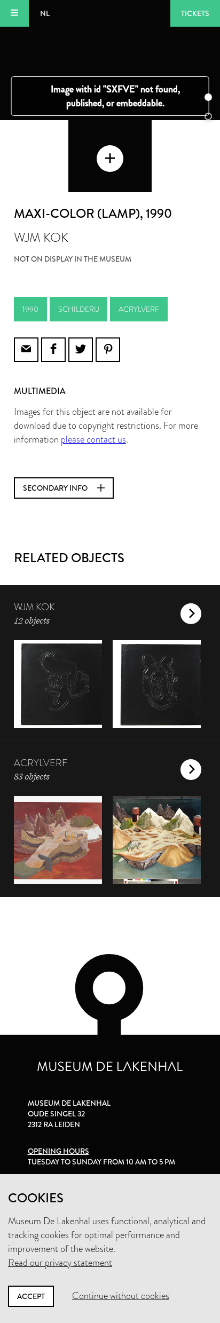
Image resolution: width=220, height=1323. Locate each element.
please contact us (93, 439)
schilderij (78, 309)
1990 (30, 309)
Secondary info (56, 488)
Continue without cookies (120, 1296)
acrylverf (139, 309)
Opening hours (58, 1151)
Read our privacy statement (60, 1263)
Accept (31, 1296)
